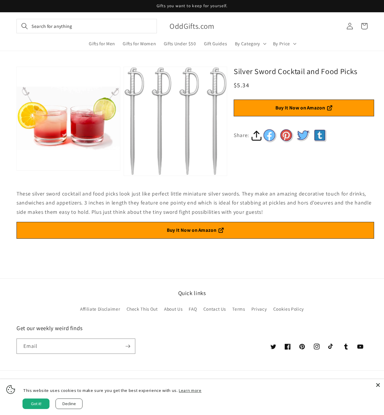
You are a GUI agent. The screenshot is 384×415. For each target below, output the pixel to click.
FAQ (193, 309)
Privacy (259, 309)
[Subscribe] (128, 346)
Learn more (190, 390)
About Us (173, 309)
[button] (86, 26)
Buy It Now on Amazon (300, 107)
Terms (238, 309)
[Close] (378, 385)
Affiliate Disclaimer (100, 309)
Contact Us (214, 309)
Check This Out (142, 309)
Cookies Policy (288, 309)
